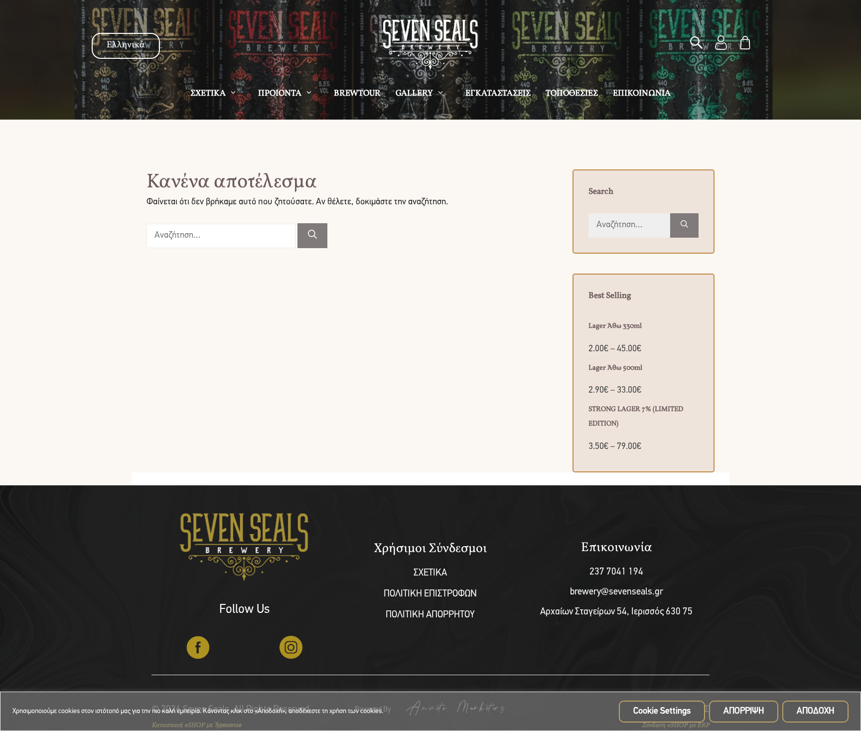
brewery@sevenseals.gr (616, 592)
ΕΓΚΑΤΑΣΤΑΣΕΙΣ (498, 93)
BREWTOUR (357, 93)
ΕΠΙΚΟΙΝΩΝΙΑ (642, 93)
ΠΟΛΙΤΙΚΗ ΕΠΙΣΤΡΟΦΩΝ (430, 594)
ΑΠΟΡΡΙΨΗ (743, 711)
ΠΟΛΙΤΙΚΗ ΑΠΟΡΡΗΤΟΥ (430, 615)
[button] (697, 44)
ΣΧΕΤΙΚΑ (208, 93)
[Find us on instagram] (291, 647)
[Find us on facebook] (197, 647)
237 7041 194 (616, 572)
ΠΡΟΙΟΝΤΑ (279, 93)
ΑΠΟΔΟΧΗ (815, 711)
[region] (430, 711)
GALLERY (414, 93)
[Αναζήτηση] (312, 235)
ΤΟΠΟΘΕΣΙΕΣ (572, 93)
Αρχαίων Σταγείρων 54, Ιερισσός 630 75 (616, 612)
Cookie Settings (662, 711)
